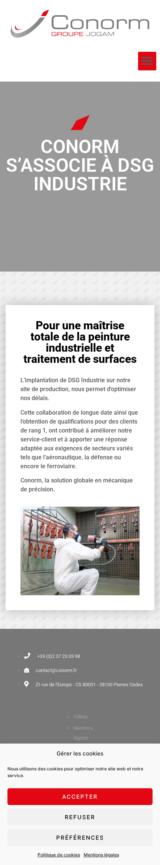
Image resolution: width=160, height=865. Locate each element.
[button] (147, 61)
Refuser (80, 817)
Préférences (80, 837)
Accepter (80, 796)
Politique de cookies (59, 855)
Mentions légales (101, 855)
